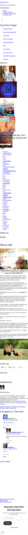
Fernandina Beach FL (7, 173)
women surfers (5, 226)
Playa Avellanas (7, 200)
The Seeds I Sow (7, 14)
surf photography (7, 219)
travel (4, 223)
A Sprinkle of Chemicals (9, 55)
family (5, 169)
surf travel (5, 220)
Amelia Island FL (7, 154)
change (4, 159)
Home (4, 10)
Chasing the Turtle (7, 12)
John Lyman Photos (8, 39)
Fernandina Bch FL (9, 171)
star (4, 213)
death (4, 165)
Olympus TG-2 (6, 189)
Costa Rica (7, 161)
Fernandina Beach (6, 172)
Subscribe (7, 523)
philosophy (7, 193)
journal (6, 183)
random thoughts (6, 206)
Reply (4, 427)
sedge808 (10, 447)
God (4, 176)
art (4, 156)
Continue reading (14, 527)
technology (5, 222)
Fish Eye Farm (4, 2)
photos (4, 198)
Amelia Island (7, 153)
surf (4, 214)
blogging (4, 157)
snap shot (6, 209)
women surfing (6, 228)
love (4, 188)
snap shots (5, 211)
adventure (5, 151)
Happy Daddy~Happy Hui (9, 32)
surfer (4, 216)
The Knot (5, 59)
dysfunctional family (9, 167)
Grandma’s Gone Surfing (9, 13)
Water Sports (6, 225)
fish (3, 175)
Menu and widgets (5, 7)
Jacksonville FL (6, 181)
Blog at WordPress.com (6, 501)
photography (7, 197)
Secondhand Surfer (16, 432)
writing (4, 229)
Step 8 (4, 45)
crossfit (4, 162)
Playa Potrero (5, 201)
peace (4, 191)
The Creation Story (8, 52)
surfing (5, 218)
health (4, 178)
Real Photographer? (8, 42)
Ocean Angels (6, 49)
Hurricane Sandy (6, 179)
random (5, 204)
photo (5, 195)
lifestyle (4, 187)
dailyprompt (6, 164)
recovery (5, 207)
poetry (5, 203)
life (4, 185)
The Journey (6, 35)
